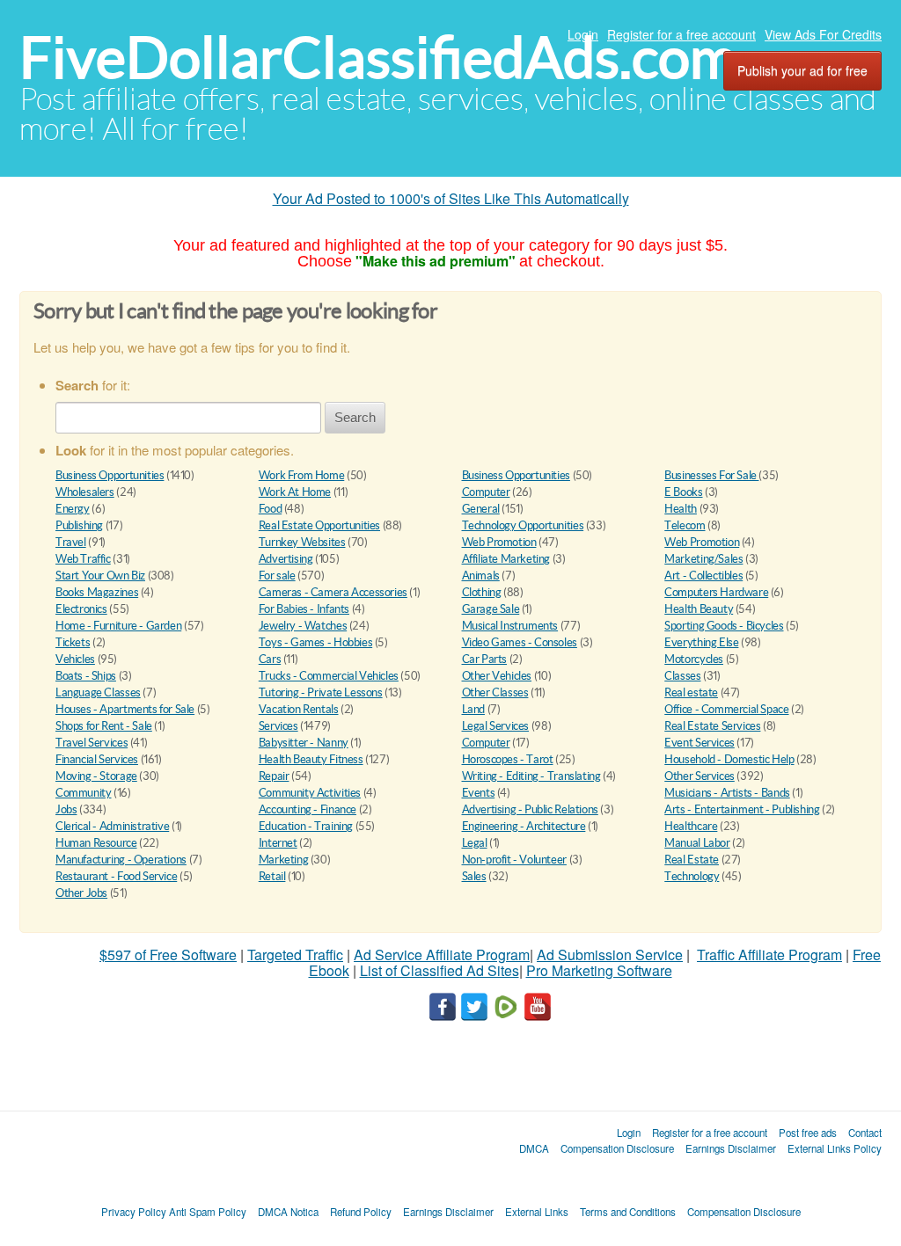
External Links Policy (834, 1148)
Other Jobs (81, 893)
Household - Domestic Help (729, 759)
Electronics (81, 609)
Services (278, 725)
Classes (682, 675)
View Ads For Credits (823, 34)
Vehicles (75, 659)
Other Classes (495, 692)
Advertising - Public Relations (530, 809)
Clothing (482, 592)
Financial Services (96, 759)
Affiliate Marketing (506, 558)
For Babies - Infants (304, 609)
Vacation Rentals (299, 709)
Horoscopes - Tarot (507, 759)
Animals (481, 575)
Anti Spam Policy (207, 1212)
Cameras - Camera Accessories (333, 592)
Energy (72, 508)
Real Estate (691, 859)
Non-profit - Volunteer (514, 859)
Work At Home (295, 492)
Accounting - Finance (307, 809)
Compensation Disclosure (617, 1148)
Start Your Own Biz (100, 575)
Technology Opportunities (523, 525)
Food (270, 508)
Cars (270, 659)
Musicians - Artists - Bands (726, 792)
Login (583, 34)
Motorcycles (693, 659)
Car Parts (485, 659)
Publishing (79, 525)
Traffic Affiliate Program (769, 954)
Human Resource (96, 842)
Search (355, 417)
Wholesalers (84, 492)
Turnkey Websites (302, 542)
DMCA (534, 1148)
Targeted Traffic (295, 954)
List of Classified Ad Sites (439, 970)
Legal (474, 842)
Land (473, 709)
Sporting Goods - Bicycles (723, 625)
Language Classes (98, 692)
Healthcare (690, 826)
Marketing (284, 859)
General (481, 508)
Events (478, 792)
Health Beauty (698, 609)
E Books (683, 492)
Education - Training (306, 826)
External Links (536, 1212)
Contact (865, 1133)
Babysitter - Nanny (303, 742)
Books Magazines (96, 592)
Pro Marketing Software (599, 970)
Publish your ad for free (802, 70)
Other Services (699, 776)
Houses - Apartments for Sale (124, 709)
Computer (486, 492)
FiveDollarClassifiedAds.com (377, 58)
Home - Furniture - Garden (118, 625)
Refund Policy (361, 1212)
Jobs (66, 809)
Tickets (72, 642)
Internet (278, 842)
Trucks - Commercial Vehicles (329, 675)
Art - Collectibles (703, 575)
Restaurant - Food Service (116, 876)
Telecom (684, 525)
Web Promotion (499, 542)
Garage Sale (491, 609)
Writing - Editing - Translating (531, 776)
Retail (272, 876)
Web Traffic (83, 558)
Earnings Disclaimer (730, 1148)
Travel (70, 542)
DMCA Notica (288, 1212)
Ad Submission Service (610, 954)
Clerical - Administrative (112, 826)
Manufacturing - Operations (121, 859)
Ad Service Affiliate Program (442, 954)
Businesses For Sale (711, 475)
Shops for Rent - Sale (103, 725)
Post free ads (808, 1133)
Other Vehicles (497, 675)
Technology (691, 876)
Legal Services (496, 725)
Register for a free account (681, 34)
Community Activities (310, 792)
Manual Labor (696, 842)
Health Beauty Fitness (311, 759)
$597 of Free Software (168, 954)
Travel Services (91, 742)
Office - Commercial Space (726, 709)
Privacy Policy (133, 1212)
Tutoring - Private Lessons (321, 692)
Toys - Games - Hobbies (315, 642)
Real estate (691, 692)
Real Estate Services (712, 725)
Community (83, 792)
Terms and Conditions (628, 1212)
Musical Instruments (510, 625)
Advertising (286, 558)
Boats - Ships (85, 675)
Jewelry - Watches (303, 625)
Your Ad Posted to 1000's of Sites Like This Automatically (451, 198)
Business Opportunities (109, 475)
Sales (474, 876)
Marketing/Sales (703, 558)
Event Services (699, 742)
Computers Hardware (716, 592)
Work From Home (302, 475)
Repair (274, 776)
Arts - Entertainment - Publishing (741, 809)
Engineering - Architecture (524, 826)
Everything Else (701, 642)
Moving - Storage (96, 776)
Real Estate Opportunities (319, 525)
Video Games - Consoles (519, 642)
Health (680, 508)
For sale (277, 575)
